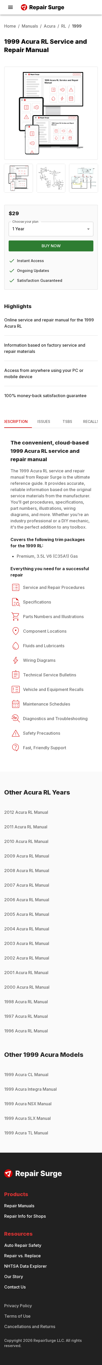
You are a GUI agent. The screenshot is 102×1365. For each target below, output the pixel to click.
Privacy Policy (18, 1305)
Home (10, 26)
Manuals (30, 26)
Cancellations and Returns (29, 1326)
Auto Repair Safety (22, 1245)
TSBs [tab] (67, 421)
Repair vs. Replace (22, 1255)
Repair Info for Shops (25, 1216)
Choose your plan (25, 221)
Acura (49, 26)
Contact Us (15, 1287)
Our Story (13, 1276)
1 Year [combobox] (18, 228)
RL (63, 26)
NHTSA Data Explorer (25, 1266)
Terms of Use (17, 1316)
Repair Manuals (19, 1205)
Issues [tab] (43, 421)
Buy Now (51, 245)
